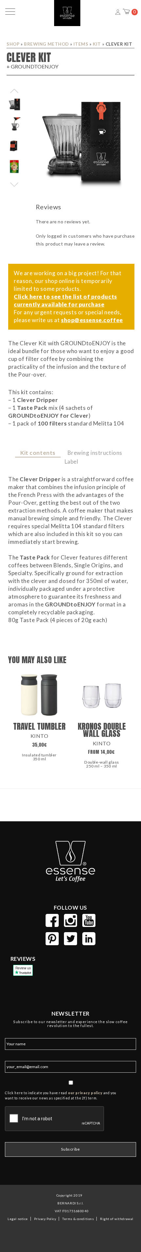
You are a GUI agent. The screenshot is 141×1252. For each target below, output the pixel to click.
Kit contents (37, 452)
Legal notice (18, 1219)
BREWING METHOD (46, 44)
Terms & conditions (78, 1219)
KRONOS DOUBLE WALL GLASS (102, 729)
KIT (97, 44)
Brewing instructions (95, 452)
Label (71, 461)
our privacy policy (85, 1093)
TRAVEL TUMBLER (39, 726)
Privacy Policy (45, 1219)
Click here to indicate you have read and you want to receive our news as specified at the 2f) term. (60, 1095)
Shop (13, 44)
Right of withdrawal (116, 1219)
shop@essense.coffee (92, 320)
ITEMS (81, 44)
